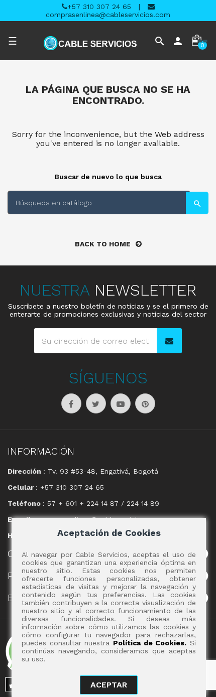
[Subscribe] (169, 340)
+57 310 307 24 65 (99, 7)
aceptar (108, 684)
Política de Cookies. (149, 643)
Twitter (95, 403)
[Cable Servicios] (90, 43)
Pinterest (145, 403)
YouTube (120, 403)
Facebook (71, 403)
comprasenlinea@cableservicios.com (108, 15)
